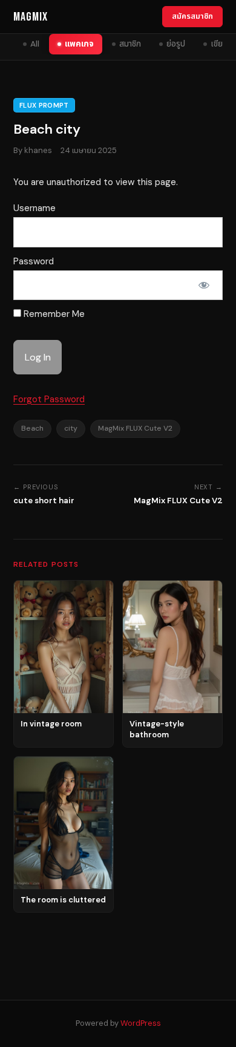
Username (34, 208)
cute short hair (43, 500)
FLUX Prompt (44, 105)
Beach (32, 428)
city (70, 428)
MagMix (30, 17)
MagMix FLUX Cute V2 (135, 428)
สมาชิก (130, 44)
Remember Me (53, 314)
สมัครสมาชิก (192, 16)
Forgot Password (49, 399)
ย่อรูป (175, 44)
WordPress (140, 1023)
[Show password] (204, 285)
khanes (38, 150)
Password (33, 261)
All (34, 44)
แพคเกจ (79, 44)
